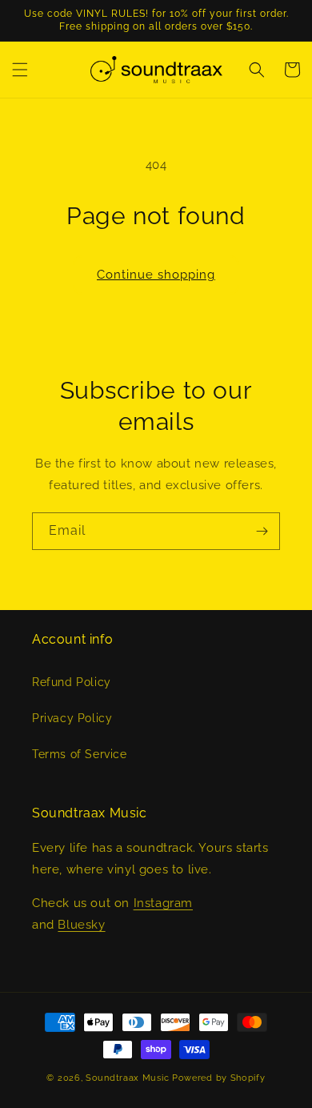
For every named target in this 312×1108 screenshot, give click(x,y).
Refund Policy (71, 682)
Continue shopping (156, 274)
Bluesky (81, 924)
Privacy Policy (72, 718)
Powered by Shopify (219, 1078)
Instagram (163, 903)
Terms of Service (79, 754)
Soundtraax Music (127, 1078)
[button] (20, 69)
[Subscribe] (261, 531)
